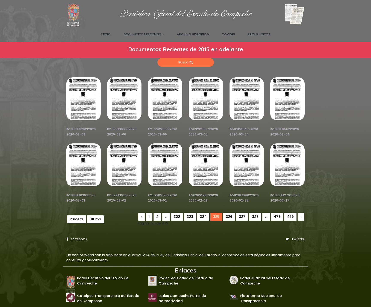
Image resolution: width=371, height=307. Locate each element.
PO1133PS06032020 (162, 129)
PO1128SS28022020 (203, 195)
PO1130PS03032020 (81, 195)
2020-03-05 (198, 134)
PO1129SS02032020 (121, 195)
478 (277, 216)
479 (290, 216)
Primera (76, 219)
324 (203, 216)
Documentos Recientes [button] (142, 34)
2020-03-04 (239, 134)
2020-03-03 (75, 200)
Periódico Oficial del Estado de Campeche (185, 14)
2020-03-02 (116, 200)
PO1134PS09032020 (81, 129)
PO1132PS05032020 (203, 129)
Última (95, 219)
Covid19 (228, 34)
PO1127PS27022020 (285, 195)
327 (242, 216)
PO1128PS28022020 (244, 195)
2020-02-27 (279, 200)
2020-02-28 (198, 200)
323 (190, 216)
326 (229, 216)
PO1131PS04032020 (284, 129)
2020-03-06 (116, 134)
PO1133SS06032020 (121, 129)
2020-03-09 (75, 134)
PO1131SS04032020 (244, 129)
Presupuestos (259, 34)
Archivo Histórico (193, 34)
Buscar (184, 62)
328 (255, 216)
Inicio (109, 34)
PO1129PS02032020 (162, 195)
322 (177, 216)
